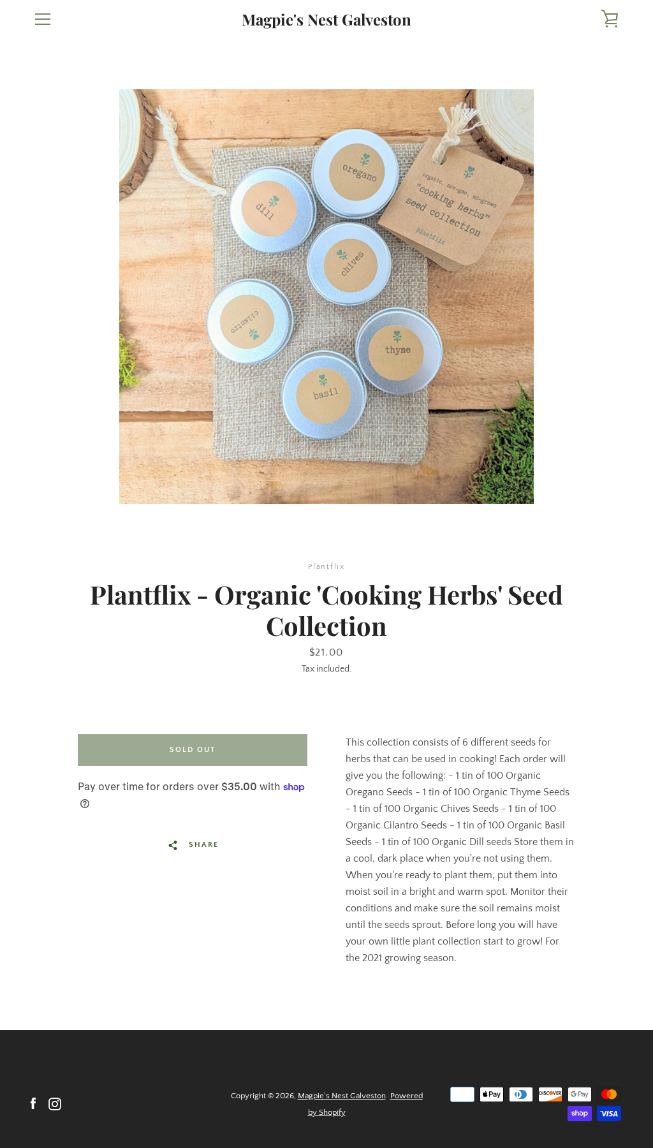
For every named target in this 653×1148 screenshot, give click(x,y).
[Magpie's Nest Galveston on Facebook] (33, 1103)
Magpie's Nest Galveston (326, 19)
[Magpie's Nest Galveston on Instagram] (54, 1103)
